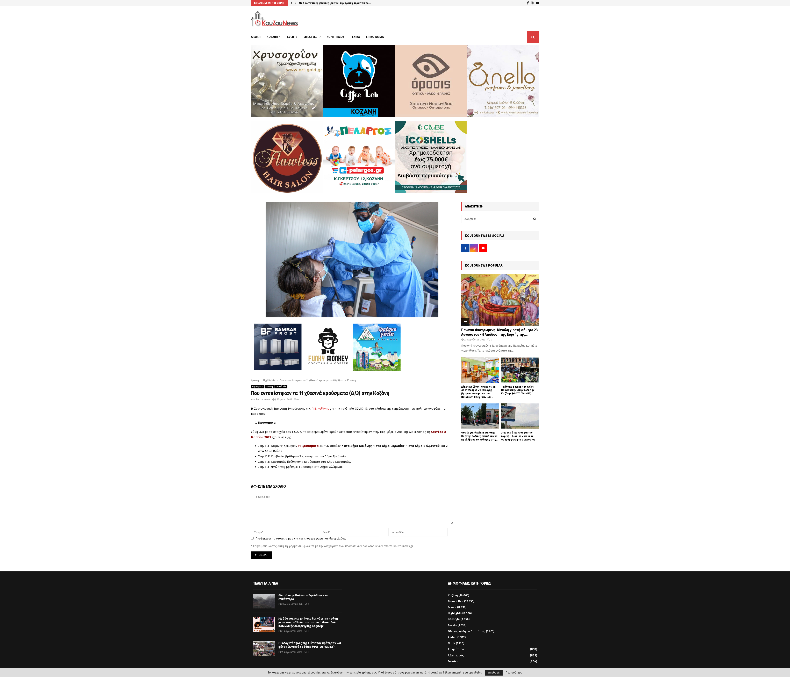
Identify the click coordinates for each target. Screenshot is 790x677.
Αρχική (255, 37)
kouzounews (263, 399)
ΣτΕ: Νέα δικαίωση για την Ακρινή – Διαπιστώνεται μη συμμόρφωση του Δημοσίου (518, 436)
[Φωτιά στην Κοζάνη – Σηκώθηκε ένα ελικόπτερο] (264, 601)
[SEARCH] (534, 219)
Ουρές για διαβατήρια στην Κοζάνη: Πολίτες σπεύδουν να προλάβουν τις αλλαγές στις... (479, 436)
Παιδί (451, 643)
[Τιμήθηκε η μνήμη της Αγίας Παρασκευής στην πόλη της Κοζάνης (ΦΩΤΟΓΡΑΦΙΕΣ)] (520, 370)
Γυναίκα (453, 661)
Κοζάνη (272, 37)
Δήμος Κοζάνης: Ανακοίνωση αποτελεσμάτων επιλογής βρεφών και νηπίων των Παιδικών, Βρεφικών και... (478, 392)
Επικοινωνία (375, 37)
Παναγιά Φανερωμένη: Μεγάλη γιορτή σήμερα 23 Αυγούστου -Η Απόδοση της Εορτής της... (499, 332)
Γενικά (355, 37)
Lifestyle (310, 37)
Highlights (257, 387)
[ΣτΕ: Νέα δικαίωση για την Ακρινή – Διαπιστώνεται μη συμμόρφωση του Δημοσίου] (520, 416)
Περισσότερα (513, 672)
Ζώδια (452, 637)
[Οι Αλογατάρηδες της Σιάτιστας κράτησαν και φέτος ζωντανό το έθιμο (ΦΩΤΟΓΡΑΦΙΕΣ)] (264, 648)
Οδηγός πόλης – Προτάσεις (466, 631)
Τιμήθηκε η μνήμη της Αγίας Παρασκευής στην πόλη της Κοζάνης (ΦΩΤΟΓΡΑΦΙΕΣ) (517, 390)
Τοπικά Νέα (280, 387)
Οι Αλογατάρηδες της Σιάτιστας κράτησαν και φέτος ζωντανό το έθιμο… (343, 3)
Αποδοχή (494, 672)
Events (292, 37)
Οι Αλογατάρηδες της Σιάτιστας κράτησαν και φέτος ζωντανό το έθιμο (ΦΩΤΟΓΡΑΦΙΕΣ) (309, 645)
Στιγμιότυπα (456, 649)
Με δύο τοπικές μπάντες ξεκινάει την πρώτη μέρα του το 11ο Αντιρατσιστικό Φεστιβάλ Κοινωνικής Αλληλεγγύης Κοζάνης (308, 622)
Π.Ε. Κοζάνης (320, 408)
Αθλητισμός (335, 37)
